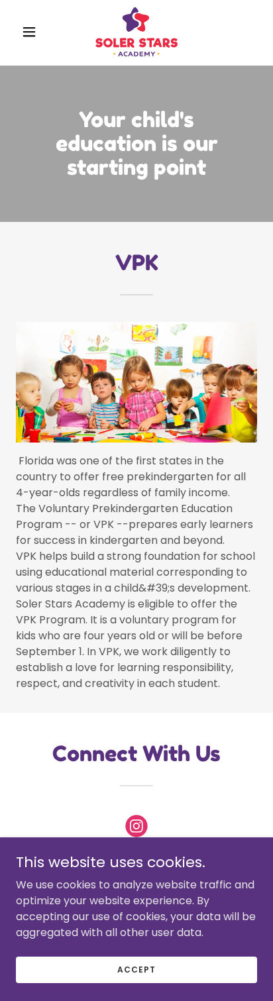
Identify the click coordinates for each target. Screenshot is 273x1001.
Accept (136, 969)
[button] (34, 32)
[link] (136, 31)
